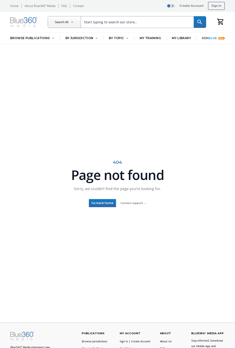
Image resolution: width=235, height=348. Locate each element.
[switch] (171, 6)
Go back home (102, 203)
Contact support (133, 203)
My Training (150, 38)
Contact (78, 6)
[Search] (200, 22)
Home (14, 6)
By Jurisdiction (79, 38)
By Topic (116, 38)
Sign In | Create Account (135, 341)
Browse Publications (30, 38)
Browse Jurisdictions (94, 341)
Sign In (216, 6)
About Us (166, 341)
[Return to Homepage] (23, 22)
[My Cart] (220, 21)
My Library (181, 38)
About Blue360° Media (40, 6)
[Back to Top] (226, 342)
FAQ (64, 6)
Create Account (191, 6)
